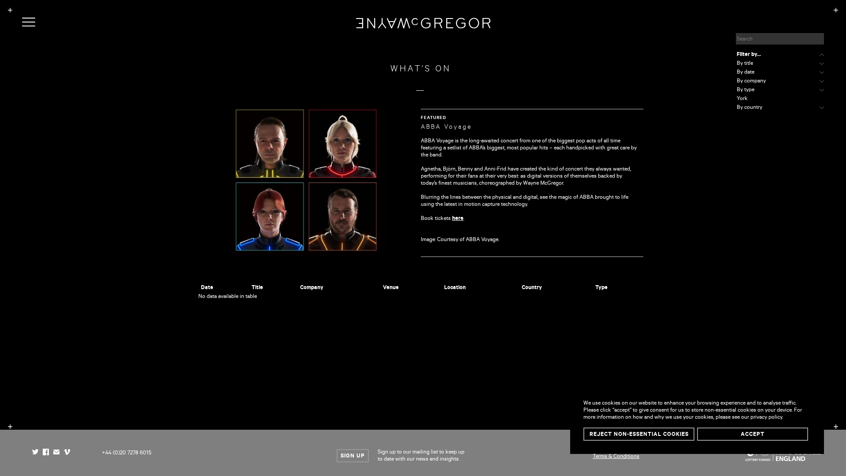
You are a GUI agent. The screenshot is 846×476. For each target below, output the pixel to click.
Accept (752, 435)
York (742, 99)
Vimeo (67, 453)
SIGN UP (353, 457)
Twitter (35, 453)
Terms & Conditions (616, 457)
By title (745, 64)
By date (745, 73)
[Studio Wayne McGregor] (423, 27)
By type (745, 90)
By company (751, 81)
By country (749, 108)
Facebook (46, 453)
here (458, 219)
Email (56, 453)
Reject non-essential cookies (639, 435)
